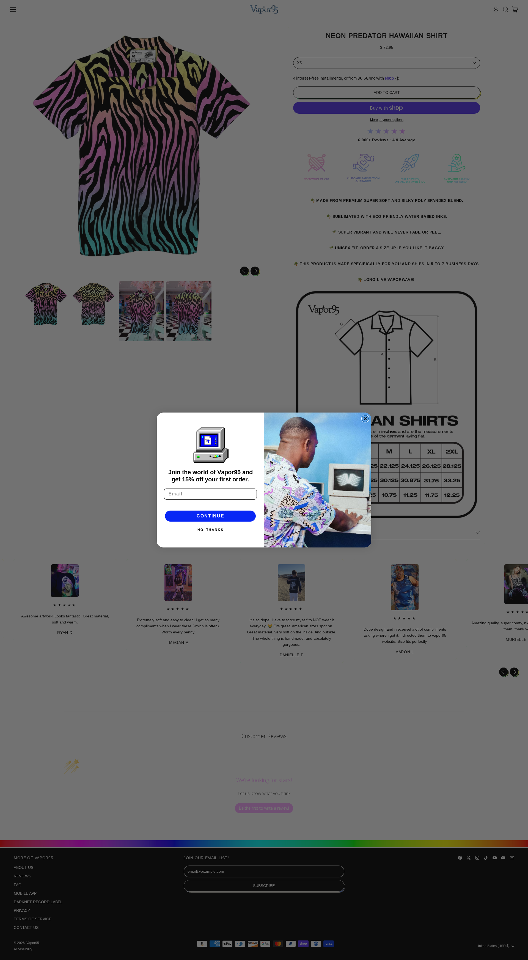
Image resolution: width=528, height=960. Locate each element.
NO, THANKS (210, 530)
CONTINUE (210, 516)
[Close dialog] (365, 418)
